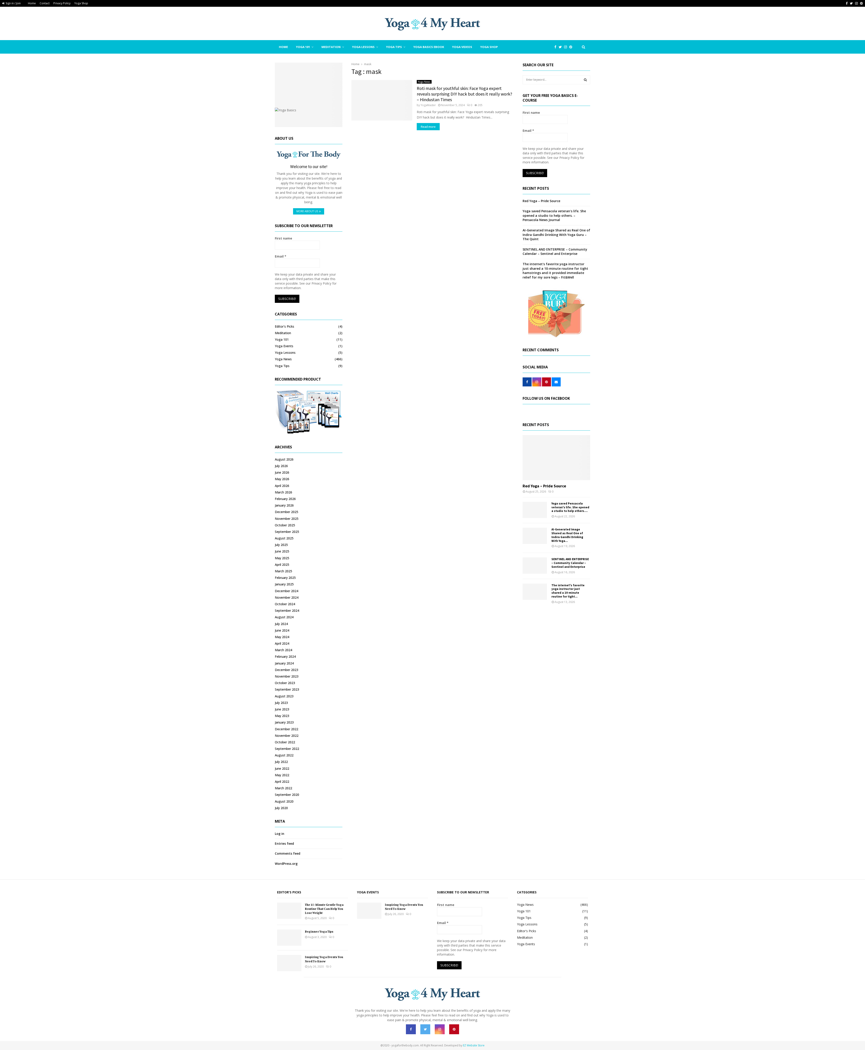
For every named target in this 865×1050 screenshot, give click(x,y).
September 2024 (287, 610)
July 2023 (281, 703)
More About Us (307, 211)
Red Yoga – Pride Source (541, 201)
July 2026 (281, 466)
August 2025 (284, 538)
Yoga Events (284, 346)
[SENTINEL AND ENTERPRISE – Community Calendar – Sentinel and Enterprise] (535, 565)
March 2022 (283, 788)
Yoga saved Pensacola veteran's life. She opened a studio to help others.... (570, 507)
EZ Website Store (474, 1045)
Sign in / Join (13, 3)
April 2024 (282, 643)
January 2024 (284, 663)
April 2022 (282, 781)
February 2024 (285, 656)
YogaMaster (428, 105)
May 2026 (282, 479)
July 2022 (281, 762)
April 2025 (282, 564)
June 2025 (282, 551)
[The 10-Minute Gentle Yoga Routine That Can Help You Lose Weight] (289, 911)
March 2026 (283, 492)
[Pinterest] (571, 47)
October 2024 (285, 604)
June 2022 (282, 768)
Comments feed (287, 853)
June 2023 (282, 709)
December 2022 (286, 729)
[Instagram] (566, 47)
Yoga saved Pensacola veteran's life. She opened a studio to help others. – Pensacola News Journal (554, 215)
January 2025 (284, 584)
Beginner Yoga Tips (319, 931)
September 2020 (287, 794)
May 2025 (282, 558)
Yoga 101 (303, 47)
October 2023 (285, 683)
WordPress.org (286, 863)
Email (280, 256)
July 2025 (281, 545)
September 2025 (287, 532)
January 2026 (284, 505)
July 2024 (281, 624)
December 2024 (286, 591)
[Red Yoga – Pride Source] (556, 457)
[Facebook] (556, 47)
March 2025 (283, 571)
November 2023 (286, 676)
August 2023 (284, 696)
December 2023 (286, 670)
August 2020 (284, 801)
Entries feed (284, 843)
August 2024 (284, 617)
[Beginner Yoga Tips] (289, 937)
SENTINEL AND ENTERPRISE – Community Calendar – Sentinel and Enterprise (555, 251)
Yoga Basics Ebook (428, 47)
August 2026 (284, 459)
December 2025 (286, 512)
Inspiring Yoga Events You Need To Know (324, 959)
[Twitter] (561, 47)
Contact (45, 3)
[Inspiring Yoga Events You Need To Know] (289, 963)
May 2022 (282, 775)
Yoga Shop (81, 3)
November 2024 (286, 597)
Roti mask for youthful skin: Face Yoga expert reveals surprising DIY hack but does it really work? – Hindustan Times (464, 93)
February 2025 (285, 577)
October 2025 (285, 525)
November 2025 (286, 518)
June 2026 (282, 472)
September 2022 (287, 748)
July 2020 (281, 808)
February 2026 (285, 499)
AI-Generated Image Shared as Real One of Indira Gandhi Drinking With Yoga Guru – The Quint (556, 234)
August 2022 (284, 755)
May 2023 (282, 716)
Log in (279, 833)
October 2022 (285, 742)
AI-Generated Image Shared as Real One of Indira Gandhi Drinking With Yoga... (567, 535)
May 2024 (282, 637)
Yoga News (424, 81)
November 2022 (286, 735)
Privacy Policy (62, 3)
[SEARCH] (585, 79)
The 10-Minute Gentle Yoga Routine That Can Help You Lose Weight (324, 909)
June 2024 (282, 630)
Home (32, 3)
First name (283, 238)
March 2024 (283, 650)
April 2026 (282, 486)
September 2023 (287, 689)
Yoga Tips (394, 47)
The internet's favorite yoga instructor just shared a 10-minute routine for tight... (568, 590)
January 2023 (284, 722)
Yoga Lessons (363, 47)
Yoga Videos (462, 47)
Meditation (331, 47)
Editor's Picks (284, 326)
